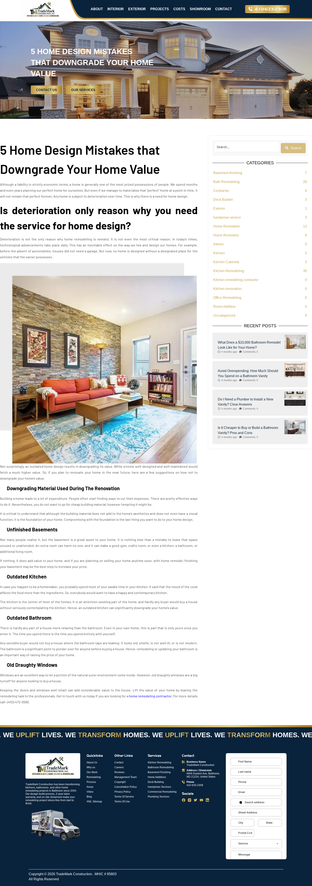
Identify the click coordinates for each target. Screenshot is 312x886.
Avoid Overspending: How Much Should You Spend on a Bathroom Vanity (248, 373)
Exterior (137, 9)
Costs (179, 9)
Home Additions (157, 777)
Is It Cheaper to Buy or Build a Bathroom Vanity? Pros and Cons (248, 430)
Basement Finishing (159, 772)
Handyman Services (159, 786)
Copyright (120, 782)
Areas (90, 786)
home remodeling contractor (150, 696)
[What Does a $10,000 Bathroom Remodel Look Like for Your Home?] (295, 342)
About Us (92, 762)
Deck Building (156, 782)
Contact (223, 9)
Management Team (125, 777)
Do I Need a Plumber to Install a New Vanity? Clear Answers (245, 401)
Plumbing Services (158, 796)
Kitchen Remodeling (159, 762)
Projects (159, 9)
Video (90, 791)
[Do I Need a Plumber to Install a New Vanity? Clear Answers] (295, 399)
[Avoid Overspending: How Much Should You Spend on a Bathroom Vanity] (295, 370)
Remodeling (94, 777)
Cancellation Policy (125, 786)
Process (91, 782)
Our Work (92, 772)
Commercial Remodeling (162, 791)
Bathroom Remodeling (161, 767)
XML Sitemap (94, 801)
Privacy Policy (122, 791)
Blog (89, 796)
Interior (115, 9)
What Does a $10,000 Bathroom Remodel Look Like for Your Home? (249, 345)
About (97, 9)
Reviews (119, 772)
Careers (119, 767)
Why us (91, 767)
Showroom (200, 9)
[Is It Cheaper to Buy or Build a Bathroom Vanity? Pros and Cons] (295, 427)
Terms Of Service (124, 796)
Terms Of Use (122, 801)
